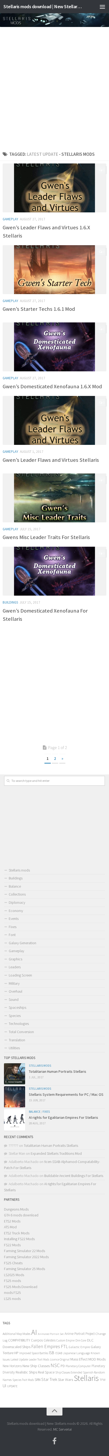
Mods (101, 1359)
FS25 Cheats (13, 1263)
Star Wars (65, 1379)
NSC (55, 1365)
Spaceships (17, 1007)
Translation (17, 1040)
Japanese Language (76, 1353)
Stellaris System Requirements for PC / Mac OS (66, 1094)
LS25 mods (12, 1298)
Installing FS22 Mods (19, 1238)
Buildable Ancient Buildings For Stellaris (73, 1175)
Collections (17, 894)
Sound (14, 999)
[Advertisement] (54, 87)
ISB (51, 1352)
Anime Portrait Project (80, 1333)
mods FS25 (12, 1292)
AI (34, 1332)
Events (14, 918)
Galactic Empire (79, 1347)
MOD (92, 1359)
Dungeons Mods (16, 1209)
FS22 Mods (12, 1245)
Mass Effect (79, 1359)
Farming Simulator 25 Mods (24, 1268)
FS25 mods (12, 1280)
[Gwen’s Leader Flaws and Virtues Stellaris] (54, 420)
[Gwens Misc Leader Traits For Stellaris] (54, 497)
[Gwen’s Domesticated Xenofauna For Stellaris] (54, 571)
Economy (16, 910)
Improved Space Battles (33, 1353)
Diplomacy (17, 902)
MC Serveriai (62, 1429)
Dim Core (80, 1340)
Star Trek (49, 1379)
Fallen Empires (45, 1346)
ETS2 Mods (12, 1221)
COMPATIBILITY (19, 1340)
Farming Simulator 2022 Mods (26, 1256)
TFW (102, 1380)
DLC (90, 1340)
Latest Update (19, 1359)
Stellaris (86, 1378)
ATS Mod (10, 1227)
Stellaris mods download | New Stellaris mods (42, 6)
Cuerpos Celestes (43, 1340)
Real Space (46, 1372)
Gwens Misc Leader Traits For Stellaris (46, 537)
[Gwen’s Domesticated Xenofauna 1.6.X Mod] (54, 346)
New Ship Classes (36, 1365)
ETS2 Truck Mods (16, 1233)
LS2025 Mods (14, 1274)
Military (14, 983)
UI (4, 1386)
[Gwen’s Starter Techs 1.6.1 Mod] (54, 269)
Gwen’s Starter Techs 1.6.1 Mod (39, 308)
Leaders (15, 967)
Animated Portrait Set (51, 1334)
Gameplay (10, 219)
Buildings (10, 602)
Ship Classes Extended (68, 1372)
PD (63, 1366)
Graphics (15, 959)
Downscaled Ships (16, 1346)
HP (16, 1353)
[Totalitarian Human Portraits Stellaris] (14, 1073)
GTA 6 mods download (21, 1215)
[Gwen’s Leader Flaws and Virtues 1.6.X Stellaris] (54, 187)
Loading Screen (20, 975)
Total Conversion (21, 1031)
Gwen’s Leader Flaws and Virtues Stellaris (51, 460)
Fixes (12, 926)
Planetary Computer (78, 1366)
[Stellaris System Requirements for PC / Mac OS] (14, 1096)
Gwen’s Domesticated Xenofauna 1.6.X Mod (52, 386)
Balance (15, 886)
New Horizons (12, 1366)
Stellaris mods (19, 870)
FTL (64, 1346)
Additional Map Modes (16, 1334)
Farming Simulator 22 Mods (24, 1250)
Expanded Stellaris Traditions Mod (56, 1153)
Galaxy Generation (22, 943)
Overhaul (15, 991)
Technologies (19, 1023)
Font (12, 934)
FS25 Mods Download (20, 1286)
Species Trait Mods (23, 1380)
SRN (37, 1379)
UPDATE (12, 1386)
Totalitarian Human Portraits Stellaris (57, 1071)
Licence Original (60, 1359)
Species (15, 1015)
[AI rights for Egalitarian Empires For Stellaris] (14, 1119)
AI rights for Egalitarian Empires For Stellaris (63, 1117)
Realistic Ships (26, 1372)
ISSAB (58, 1353)
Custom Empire (65, 1340)
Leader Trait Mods (39, 1359)
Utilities (14, 1048)
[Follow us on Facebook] (54, 1441)
